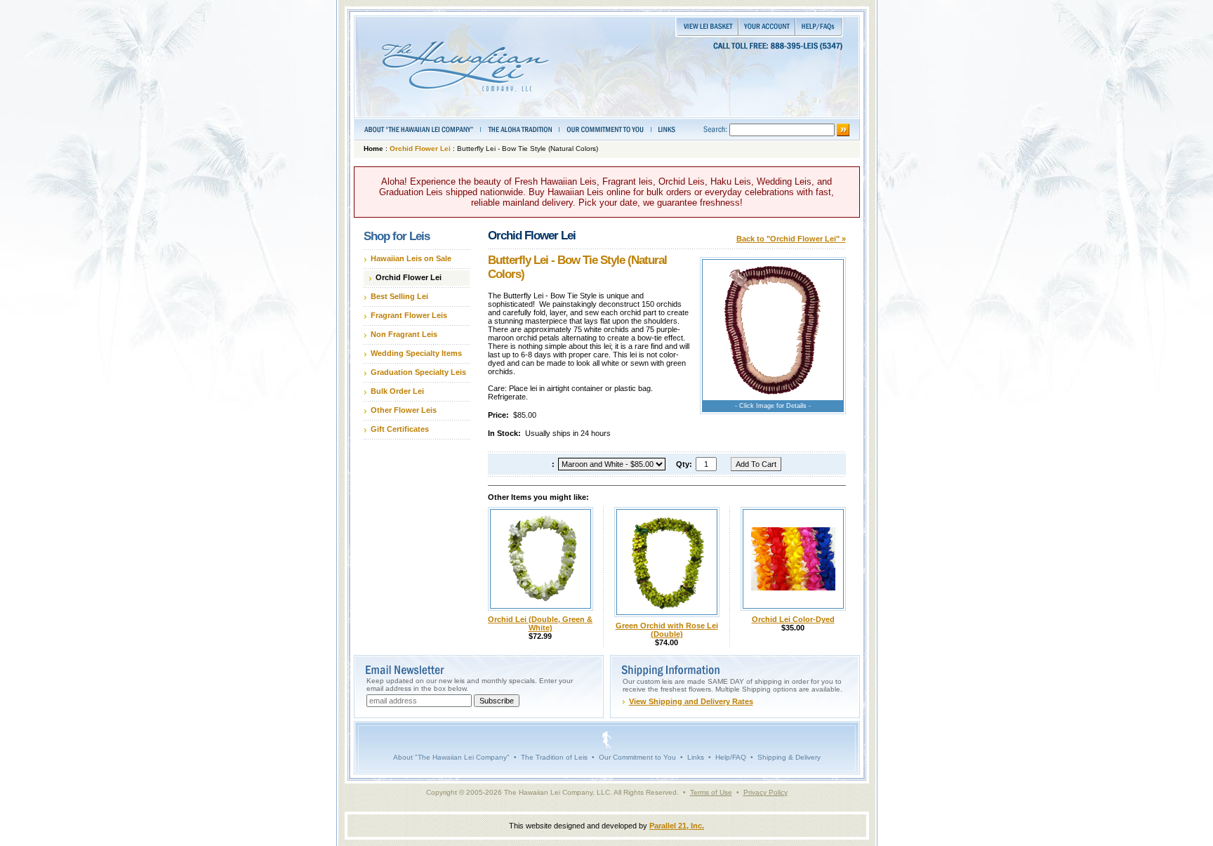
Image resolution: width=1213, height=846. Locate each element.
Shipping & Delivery (789, 757)
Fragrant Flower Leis (409, 315)
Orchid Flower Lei (420, 148)
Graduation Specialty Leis (418, 372)
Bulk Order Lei (397, 391)
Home (373, 148)
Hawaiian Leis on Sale (411, 258)
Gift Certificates (400, 429)
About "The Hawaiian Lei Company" (451, 757)
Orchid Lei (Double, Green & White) (540, 623)
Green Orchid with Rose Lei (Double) (667, 629)
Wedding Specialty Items (416, 353)
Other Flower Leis (404, 410)
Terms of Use (711, 792)
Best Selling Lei (399, 296)
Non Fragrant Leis (404, 334)
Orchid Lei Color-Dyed (793, 619)
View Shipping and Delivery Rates (691, 701)
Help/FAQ (730, 757)
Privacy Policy (765, 792)
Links (695, 757)
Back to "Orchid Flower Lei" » (791, 238)
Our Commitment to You (637, 757)
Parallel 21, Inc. (676, 825)
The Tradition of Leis (554, 757)
